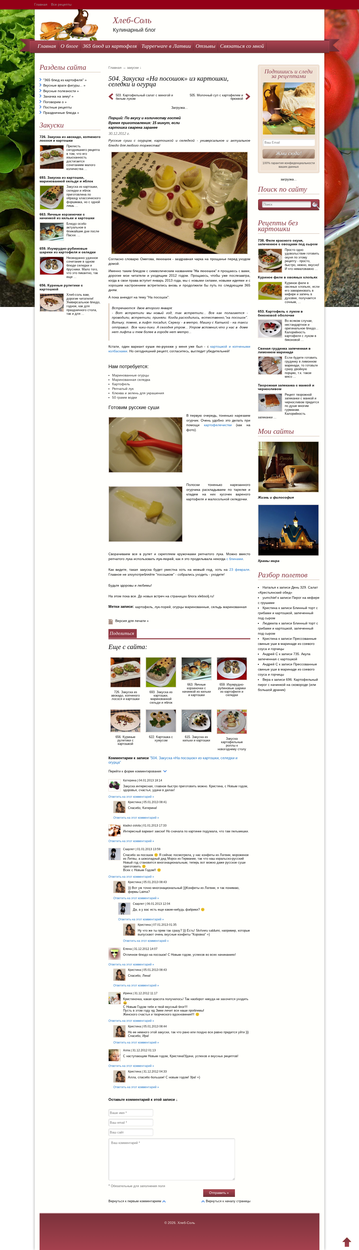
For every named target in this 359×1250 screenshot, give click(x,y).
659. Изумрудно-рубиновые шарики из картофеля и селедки (232, 690)
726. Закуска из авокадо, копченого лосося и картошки (125, 695)
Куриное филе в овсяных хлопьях (287, 277)
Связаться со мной (242, 46)
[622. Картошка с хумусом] (161, 733)
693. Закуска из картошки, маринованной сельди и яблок (160, 697)
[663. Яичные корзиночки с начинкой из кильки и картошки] (196, 681)
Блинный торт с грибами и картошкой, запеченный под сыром (288, 613)
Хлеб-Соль (132, 20)
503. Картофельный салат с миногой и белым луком (144, 96)
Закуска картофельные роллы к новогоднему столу (232, 744)
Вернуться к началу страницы (228, 1201)
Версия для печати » (132, 621)
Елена (127, 949)
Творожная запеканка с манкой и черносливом (286, 387)
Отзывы (205, 46)
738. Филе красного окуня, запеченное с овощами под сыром (287, 242)
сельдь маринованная (229, 607)
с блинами (234, 559)
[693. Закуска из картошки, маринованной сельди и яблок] (161, 688)
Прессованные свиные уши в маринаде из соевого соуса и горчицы (287, 644)
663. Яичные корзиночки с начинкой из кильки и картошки (196, 690)
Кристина (134, 802)
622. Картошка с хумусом (161, 738)
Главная (40, 4)
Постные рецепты (57, 107)
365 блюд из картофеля (110, 46)
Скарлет (129, 849)
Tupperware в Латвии (166, 46)
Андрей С (270, 654)
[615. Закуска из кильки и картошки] (196, 733)
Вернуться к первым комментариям (134, 1201)
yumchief (269, 598)
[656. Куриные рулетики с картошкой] (125, 733)
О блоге (69, 46)
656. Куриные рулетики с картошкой (125, 740)
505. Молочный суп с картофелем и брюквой (216, 96)
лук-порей (163, 607)
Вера (267, 679)
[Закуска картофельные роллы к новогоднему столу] (232, 735)
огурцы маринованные (191, 607)
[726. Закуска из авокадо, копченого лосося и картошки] (125, 688)
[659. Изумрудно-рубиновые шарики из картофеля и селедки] (232, 681)
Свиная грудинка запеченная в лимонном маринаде (284, 350)
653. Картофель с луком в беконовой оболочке (280, 313)
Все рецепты (61, 4)
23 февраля (239, 569)
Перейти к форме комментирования (134, 771)
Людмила (270, 623)
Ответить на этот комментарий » (131, 796)
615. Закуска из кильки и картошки (196, 738)
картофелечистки (220, 425)
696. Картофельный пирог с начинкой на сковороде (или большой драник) (288, 685)
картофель (144, 607)
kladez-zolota (132, 825)
